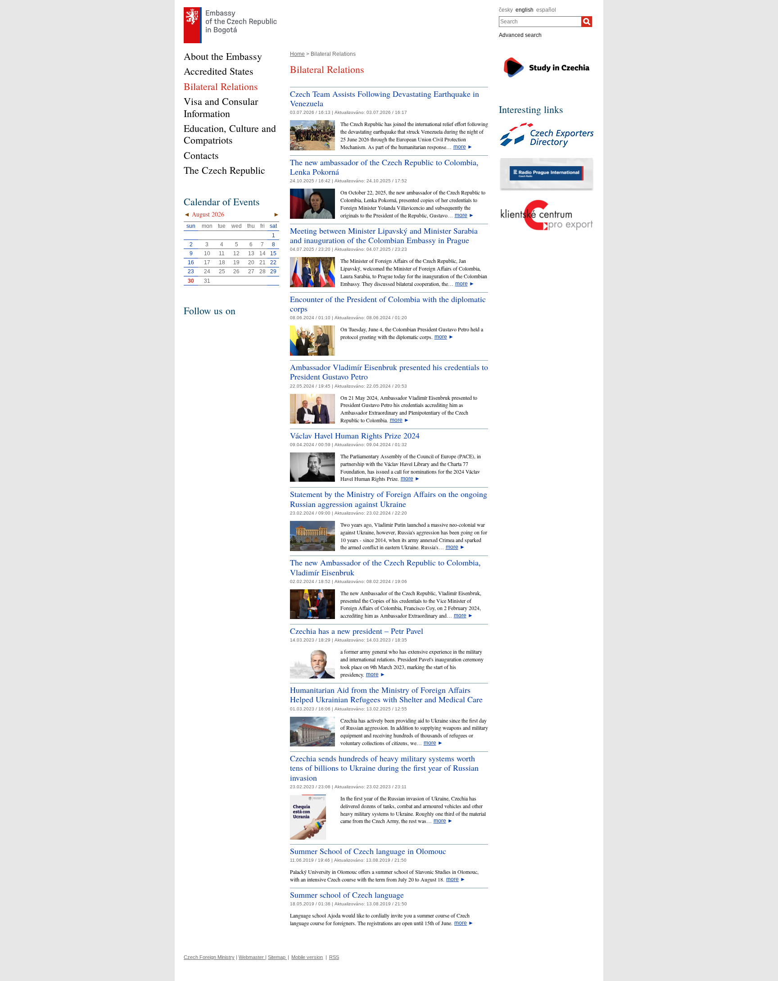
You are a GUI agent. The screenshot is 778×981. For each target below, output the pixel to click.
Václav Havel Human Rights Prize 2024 (355, 435)
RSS (334, 957)
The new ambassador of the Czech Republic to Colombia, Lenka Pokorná (384, 167)
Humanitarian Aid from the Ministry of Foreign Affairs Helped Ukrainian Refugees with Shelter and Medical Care (386, 694)
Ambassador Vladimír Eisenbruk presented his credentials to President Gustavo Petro (389, 372)
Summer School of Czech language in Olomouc (368, 850)
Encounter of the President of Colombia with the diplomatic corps (388, 304)
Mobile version (307, 957)
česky (506, 10)
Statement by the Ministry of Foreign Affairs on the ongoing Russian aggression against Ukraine (388, 498)
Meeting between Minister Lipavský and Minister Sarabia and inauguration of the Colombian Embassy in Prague (384, 235)
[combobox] (540, 21)
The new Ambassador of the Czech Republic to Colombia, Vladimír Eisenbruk (385, 567)
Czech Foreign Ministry (209, 957)
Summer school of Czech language (347, 894)
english (525, 10)
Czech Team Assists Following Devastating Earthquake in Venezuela (384, 98)
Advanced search (520, 35)
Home (297, 54)
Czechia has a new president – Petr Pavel (356, 630)
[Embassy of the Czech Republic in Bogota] (230, 9)
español (546, 10)
